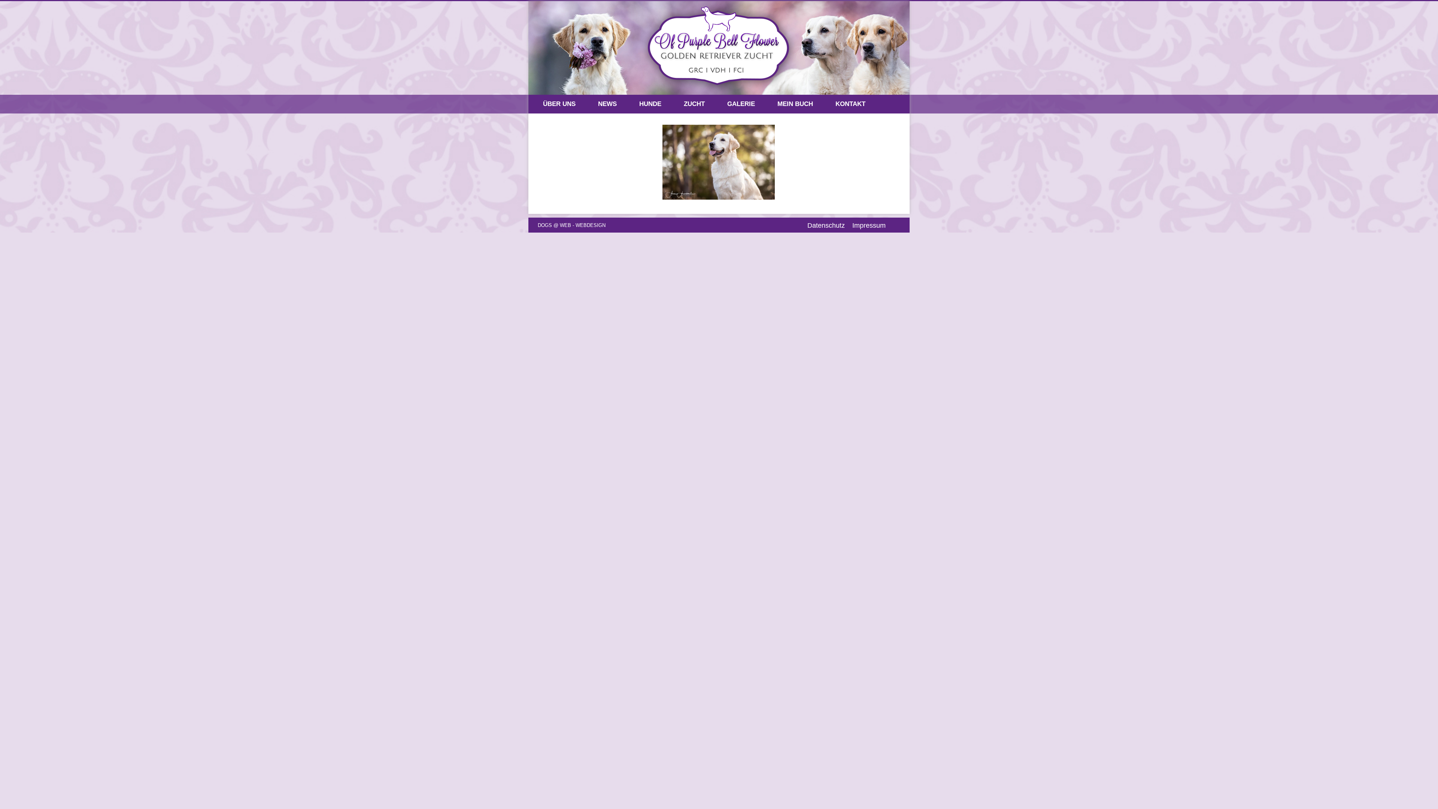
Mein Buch (795, 103)
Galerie (741, 103)
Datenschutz (826, 225)
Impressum (869, 225)
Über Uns (559, 103)
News (607, 103)
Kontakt (850, 103)
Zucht (694, 103)
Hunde (650, 103)
